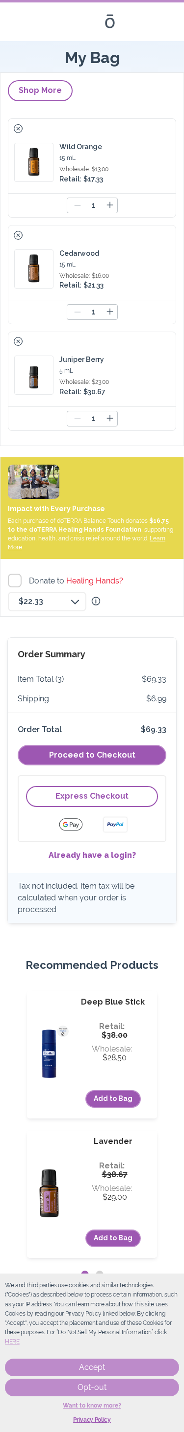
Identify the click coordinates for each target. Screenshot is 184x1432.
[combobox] (47, 601)
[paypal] (115, 824)
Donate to (77, 580)
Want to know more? (92, 1405)
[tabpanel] (92, 1124)
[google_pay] (77, 824)
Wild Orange (80, 147)
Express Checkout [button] (92, 796)
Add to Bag (113, 1098)
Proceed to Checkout (92, 755)
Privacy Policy (92, 1419)
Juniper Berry (81, 359)
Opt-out (92, 1387)
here (12, 1341)
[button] (18, 129)
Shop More (40, 90)
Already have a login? (92, 855)
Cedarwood (79, 253)
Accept (92, 1367)
